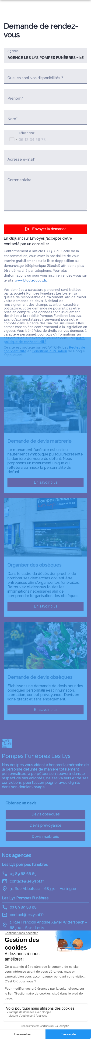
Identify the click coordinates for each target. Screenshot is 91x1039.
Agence (12, 51)
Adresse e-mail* (21, 159)
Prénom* (15, 98)
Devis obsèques (46, 814)
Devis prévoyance (45, 825)
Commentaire (19, 180)
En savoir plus (45, 482)
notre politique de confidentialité (44, 340)
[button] (13, 139)
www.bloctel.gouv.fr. (30, 280)
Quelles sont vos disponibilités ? (35, 78)
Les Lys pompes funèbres (25, 864)
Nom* (12, 119)
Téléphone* (27, 133)
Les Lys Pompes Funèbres (25, 898)
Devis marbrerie (45, 836)
